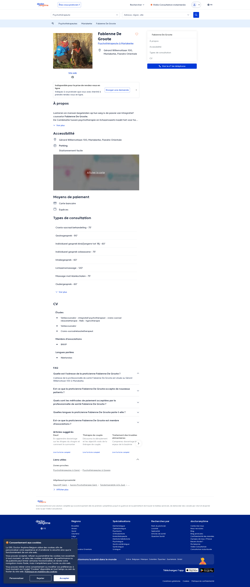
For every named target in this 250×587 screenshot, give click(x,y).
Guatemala (171, 559)
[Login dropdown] (196, 5)
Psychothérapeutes (67, 23)
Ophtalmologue (119, 528)
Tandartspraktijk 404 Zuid (112, 485)
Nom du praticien (158, 526)
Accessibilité (155, 46)
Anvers (74, 528)
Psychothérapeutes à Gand (66, 470)
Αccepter (64, 578)
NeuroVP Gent (60, 485)
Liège (73, 536)
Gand (73, 531)
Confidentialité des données (202, 536)
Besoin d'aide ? (197, 541)
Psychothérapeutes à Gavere (96, 470)
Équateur (162, 559)
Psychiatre (117, 531)
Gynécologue (118, 547)
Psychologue (118, 541)
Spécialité (155, 531)
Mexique (144, 559)
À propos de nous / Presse (201, 539)
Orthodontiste (119, 534)
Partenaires (195, 544)
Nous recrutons (197, 528)
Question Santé (157, 536)
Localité (154, 528)
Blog (192, 531)
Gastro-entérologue (121, 544)
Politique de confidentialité (203, 581)
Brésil (180, 559)
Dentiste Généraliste (121, 539)
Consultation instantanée (201, 549)
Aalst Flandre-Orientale (81, 549)
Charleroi (75, 534)
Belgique (135, 559)
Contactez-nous (197, 526)
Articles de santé (158, 534)
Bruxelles (75, 526)
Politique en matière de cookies (41, 571)
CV (151, 58)
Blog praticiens (197, 534)
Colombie (153, 559)
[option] (67, 443)
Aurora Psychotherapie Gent (84, 485)
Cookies (186, 581)
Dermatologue (119, 526)
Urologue (116, 549)
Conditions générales (171, 581)
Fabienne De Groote (106, 23)
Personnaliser (17, 578)
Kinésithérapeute (120, 536)
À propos (154, 41)
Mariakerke (86, 23)
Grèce (128, 559)
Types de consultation (160, 52)
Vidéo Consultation (198, 547)
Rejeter (40, 578)
